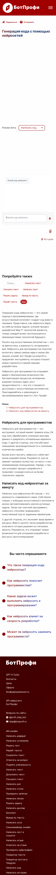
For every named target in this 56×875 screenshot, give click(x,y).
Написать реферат (16, 736)
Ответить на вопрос (17, 760)
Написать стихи (14, 788)
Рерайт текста (10, 302)
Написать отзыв (14, 840)
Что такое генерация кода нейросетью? (25, 567)
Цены (9, 683)
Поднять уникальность (18, 764)
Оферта (10, 687)
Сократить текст (33, 283)
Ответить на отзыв (16, 845)
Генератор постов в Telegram (16, 861)
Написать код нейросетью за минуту (29, 411)
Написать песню (15, 798)
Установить (29, 22)
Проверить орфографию (19, 850)
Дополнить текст (15, 774)
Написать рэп (13, 784)
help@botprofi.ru (18, 721)
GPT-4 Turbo (12, 674)
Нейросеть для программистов (26, 407)
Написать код (28, 127)
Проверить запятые (16, 793)
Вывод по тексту (30, 295)
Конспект (11, 812)
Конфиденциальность (17, 691)
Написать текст (30, 289)
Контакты (11, 679)
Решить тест (13, 745)
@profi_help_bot (17, 717)
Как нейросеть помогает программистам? (24, 583)
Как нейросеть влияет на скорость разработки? (25, 619)
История (48, 239)
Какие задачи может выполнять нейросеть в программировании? (24, 600)
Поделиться (11, 22)
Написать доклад (15, 808)
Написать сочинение (17, 740)
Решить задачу (10, 295)
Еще (24, 302)
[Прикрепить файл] (50, 231)
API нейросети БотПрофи (14, 702)
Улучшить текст (11, 289)
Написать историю (16, 872)
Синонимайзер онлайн (18, 827)
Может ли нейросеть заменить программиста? (29, 634)
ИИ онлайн (12, 731)
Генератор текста (15, 854)
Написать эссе (14, 822)
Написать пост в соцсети (15, 834)
